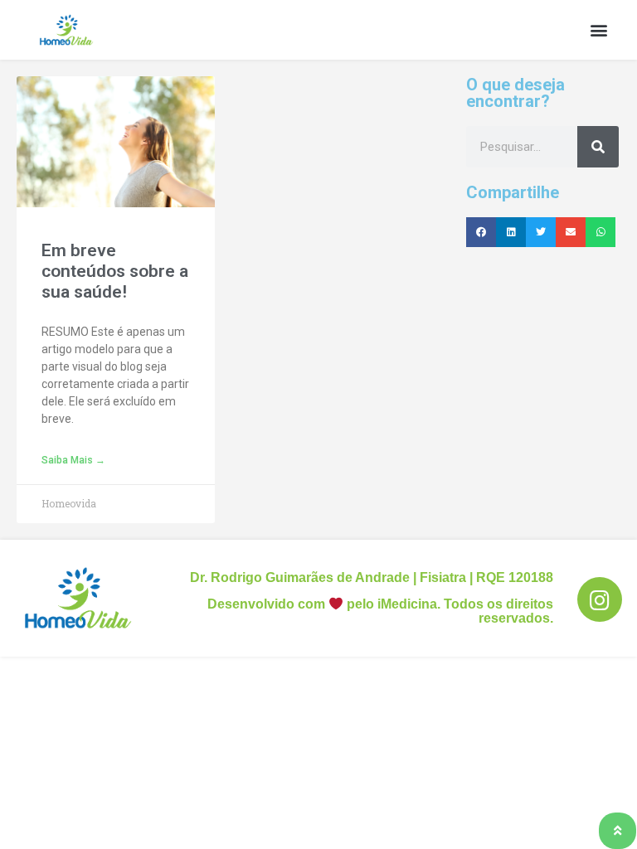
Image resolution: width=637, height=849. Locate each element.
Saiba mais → (73, 460)
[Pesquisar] (598, 146)
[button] (598, 30)
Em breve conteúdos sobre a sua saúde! (114, 271)
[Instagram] (599, 599)
